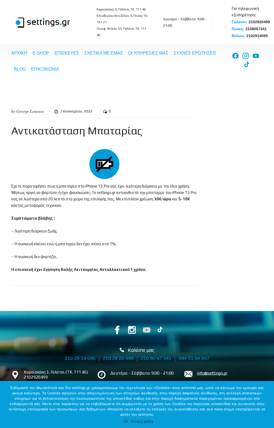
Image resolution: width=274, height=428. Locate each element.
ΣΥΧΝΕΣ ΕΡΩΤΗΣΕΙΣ (195, 53)
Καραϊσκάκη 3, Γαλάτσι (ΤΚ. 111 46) (56, 372)
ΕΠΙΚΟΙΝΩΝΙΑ (45, 69)
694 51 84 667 (194, 358)
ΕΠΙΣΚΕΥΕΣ (67, 53)
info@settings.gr (212, 373)
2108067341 (256, 29)
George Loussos (30, 111)
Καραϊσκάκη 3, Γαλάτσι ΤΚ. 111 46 (121, 9)
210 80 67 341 (156, 358)
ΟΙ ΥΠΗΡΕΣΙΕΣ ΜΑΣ (148, 53)
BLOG (20, 69)
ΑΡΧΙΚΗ (19, 53)
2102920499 (259, 22)
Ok (126, 421)
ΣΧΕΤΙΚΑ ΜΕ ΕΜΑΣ (103, 53)
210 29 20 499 (118, 358)
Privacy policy (142, 421)
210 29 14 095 (80, 358)
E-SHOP (41, 53)
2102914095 (257, 36)
